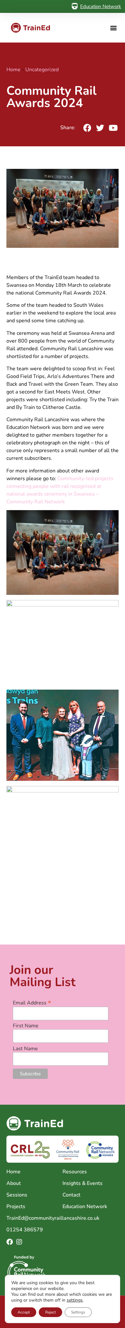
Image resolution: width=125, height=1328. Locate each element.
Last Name (25, 1048)
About (13, 1183)
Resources (75, 1171)
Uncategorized (42, 69)
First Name (25, 1025)
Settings (78, 1312)
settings (75, 1300)
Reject (50, 1312)
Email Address (32, 1002)
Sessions (16, 1194)
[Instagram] (19, 1242)
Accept (24, 1312)
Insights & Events (83, 1183)
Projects (15, 1206)
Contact (71, 1194)
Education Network (100, 6)
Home (13, 69)
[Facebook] (9, 1242)
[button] (113, 28)
